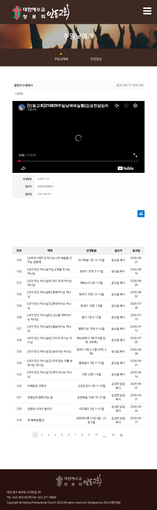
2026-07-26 (136, 305)
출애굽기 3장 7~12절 (91, 363)
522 (19, 386)
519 (19, 420)
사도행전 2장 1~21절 (91, 409)
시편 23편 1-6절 (91, 374)
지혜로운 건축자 (36, 386)
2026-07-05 (136, 340)
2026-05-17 (136, 420)
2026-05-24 (136, 408)
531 (19, 283)
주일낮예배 (61, 59)
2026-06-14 (136, 374)
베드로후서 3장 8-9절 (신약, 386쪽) (91, 340)
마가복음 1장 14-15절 (91, 260)
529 (19, 305)
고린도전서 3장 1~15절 (91, 386)
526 (19, 340)
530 (19, 294)
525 (19, 351)
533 (19, 260)
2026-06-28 (136, 351)
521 (19, 397)
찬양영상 (95, 59)
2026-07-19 (136, 317)
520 (19, 409)
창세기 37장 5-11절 (91, 271)
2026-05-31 (136, 397)
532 (19, 271)
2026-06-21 (136, 363)
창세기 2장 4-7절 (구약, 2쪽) (91, 351)
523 (19, 374)
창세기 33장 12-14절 (91, 294)
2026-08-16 (136, 271)
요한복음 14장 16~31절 (91, 397)
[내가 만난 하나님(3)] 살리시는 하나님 (49, 351)
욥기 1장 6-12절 (91, 317)
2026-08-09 (136, 283)
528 (19, 317)
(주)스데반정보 (112, 502)
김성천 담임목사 (118, 386)
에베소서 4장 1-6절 (91, 283)
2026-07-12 (136, 328)
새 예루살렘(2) (35, 420)
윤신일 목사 (118, 260)
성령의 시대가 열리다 (39, 409)
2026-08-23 (136, 260)
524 (19, 363)
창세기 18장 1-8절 (91, 305)
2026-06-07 (136, 386)
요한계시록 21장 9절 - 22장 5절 (91, 420)
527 (19, 328)
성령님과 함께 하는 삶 (40, 397)
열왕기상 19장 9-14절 (91, 328)
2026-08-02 (136, 294)
